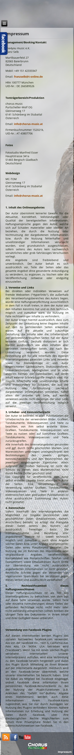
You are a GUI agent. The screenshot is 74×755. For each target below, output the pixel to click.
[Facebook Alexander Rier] (14, 740)
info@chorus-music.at (28, 124)
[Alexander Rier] (25, 740)
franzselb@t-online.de (28, 76)
